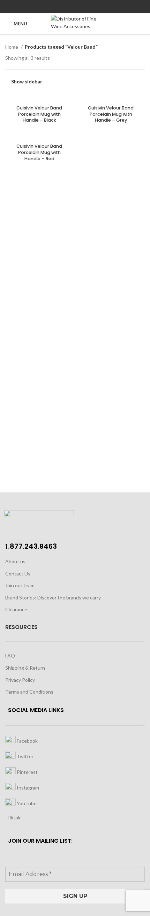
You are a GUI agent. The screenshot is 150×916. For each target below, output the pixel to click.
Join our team (20, 585)
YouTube (26, 803)
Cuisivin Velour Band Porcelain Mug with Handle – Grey (111, 114)
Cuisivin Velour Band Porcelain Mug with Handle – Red (39, 152)
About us (15, 561)
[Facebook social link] (59, 6)
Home (12, 47)
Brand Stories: (21, 597)
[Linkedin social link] (83, 6)
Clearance (16, 609)
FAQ (10, 656)
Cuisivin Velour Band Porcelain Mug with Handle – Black (39, 114)
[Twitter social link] (67, 6)
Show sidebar (26, 81)
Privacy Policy (20, 680)
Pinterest (27, 772)
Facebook (27, 740)
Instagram (27, 787)
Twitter (24, 756)
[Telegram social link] (91, 6)
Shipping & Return (25, 668)
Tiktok (13, 817)
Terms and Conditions (29, 692)
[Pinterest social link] (75, 6)
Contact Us (17, 573)
